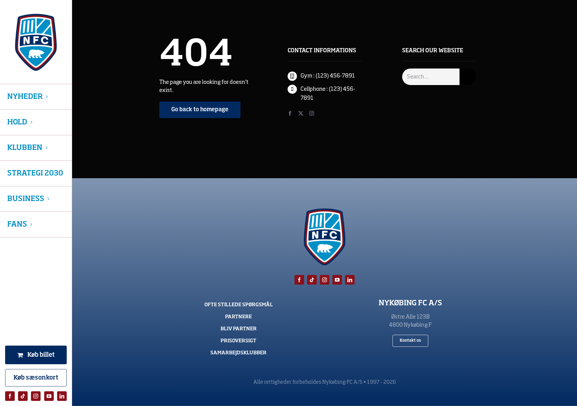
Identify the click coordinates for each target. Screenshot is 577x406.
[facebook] (10, 396)
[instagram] (36, 396)
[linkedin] (62, 396)
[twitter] (300, 113)
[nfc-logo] (36, 42)
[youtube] (49, 396)
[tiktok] (23, 396)
